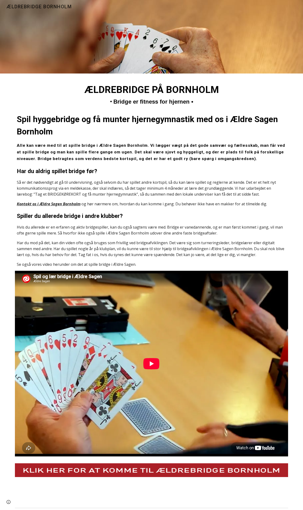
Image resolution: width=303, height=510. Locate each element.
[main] (151, 175)
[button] (8, 502)
